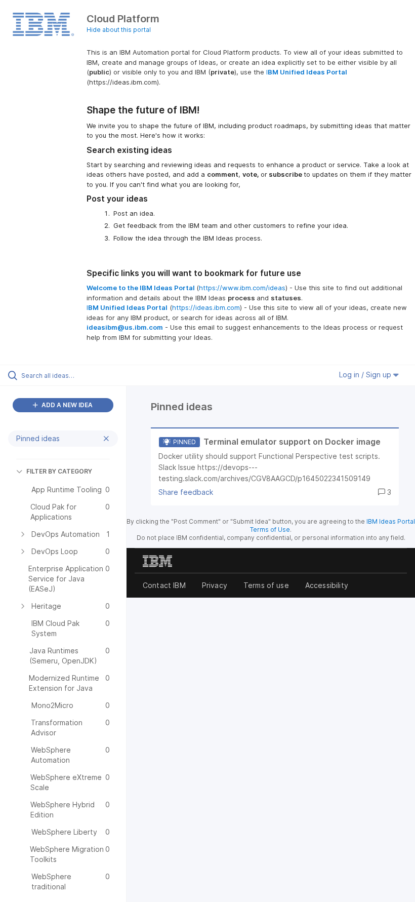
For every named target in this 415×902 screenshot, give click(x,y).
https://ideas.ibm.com (206, 307)
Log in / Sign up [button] (366, 374)
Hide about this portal (119, 29)
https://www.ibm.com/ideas (242, 288)
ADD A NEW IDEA (66, 405)
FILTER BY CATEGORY (59, 471)
